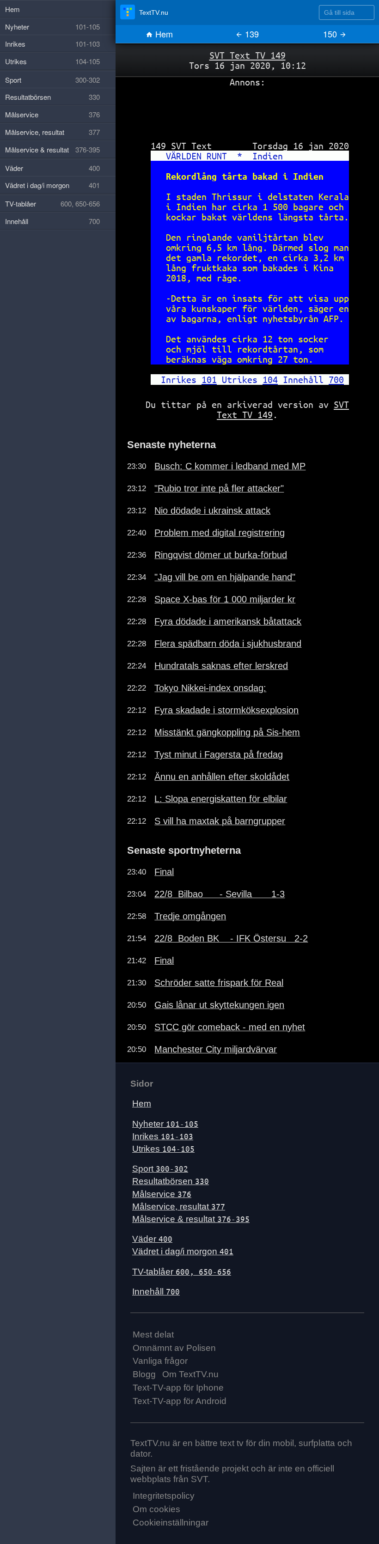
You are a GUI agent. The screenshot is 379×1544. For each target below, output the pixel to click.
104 (270, 379)
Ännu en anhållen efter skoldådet (221, 777)
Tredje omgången (190, 916)
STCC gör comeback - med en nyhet (229, 1027)
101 (209, 379)
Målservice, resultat (178, 1206)
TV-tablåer (181, 1272)
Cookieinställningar (170, 1522)
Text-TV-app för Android (179, 1401)
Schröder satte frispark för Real (218, 983)
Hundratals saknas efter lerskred (221, 666)
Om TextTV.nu (190, 1374)
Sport (160, 1168)
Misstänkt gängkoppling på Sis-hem (227, 732)
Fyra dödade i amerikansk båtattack (227, 621)
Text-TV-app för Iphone (178, 1387)
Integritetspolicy (164, 1496)
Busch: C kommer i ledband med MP (230, 466)
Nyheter (165, 1124)
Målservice (161, 1194)
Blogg (144, 1374)
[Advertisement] (247, 110)
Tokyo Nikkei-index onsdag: (210, 688)
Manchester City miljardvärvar (215, 1049)
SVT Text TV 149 (247, 55)
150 (331, 34)
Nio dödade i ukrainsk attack (212, 510)
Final (164, 872)
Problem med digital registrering (219, 533)
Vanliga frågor (160, 1361)
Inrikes (162, 1136)
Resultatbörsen (170, 1181)
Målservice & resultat (191, 1219)
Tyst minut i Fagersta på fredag (218, 754)
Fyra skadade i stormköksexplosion (226, 710)
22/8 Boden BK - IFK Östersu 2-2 (231, 938)
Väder (152, 1239)
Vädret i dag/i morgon (182, 1251)
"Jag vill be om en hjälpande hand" (224, 577)
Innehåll (156, 1291)
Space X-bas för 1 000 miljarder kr (224, 599)
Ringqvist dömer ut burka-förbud (220, 555)
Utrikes (163, 1149)
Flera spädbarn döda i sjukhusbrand (227, 643)
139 (251, 34)
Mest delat (153, 1334)
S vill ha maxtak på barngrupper (219, 821)
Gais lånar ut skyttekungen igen (219, 1005)
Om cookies (156, 1509)
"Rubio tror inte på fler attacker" (219, 488)
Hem (163, 34)
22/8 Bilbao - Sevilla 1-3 (219, 894)
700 (336, 379)
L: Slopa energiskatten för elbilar (220, 799)
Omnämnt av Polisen (174, 1348)
